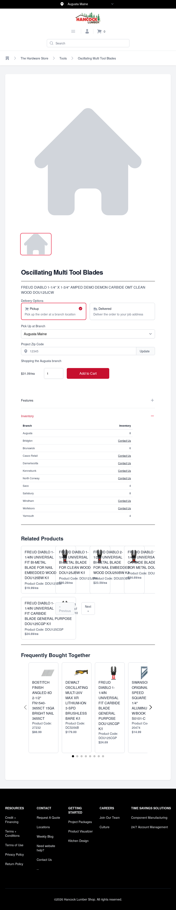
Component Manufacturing (149, 817)
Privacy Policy (14, 854)
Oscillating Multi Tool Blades (97, 58)
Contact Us (124, 440)
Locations (43, 827)
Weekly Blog (45, 836)
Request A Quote (48, 817)
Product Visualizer (80, 831)
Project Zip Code (32, 344)
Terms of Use (14, 845)
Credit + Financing (11, 819)
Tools (63, 58)
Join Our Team (110, 817)
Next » (88, 608)
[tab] (36, 244)
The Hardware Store (34, 58)
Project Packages (80, 822)
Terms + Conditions (12, 833)
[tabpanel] (88, 162)
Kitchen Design (78, 840)
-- (38, 869)
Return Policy (14, 864)
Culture (104, 827)
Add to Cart (88, 373)
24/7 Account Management (149, 827)
